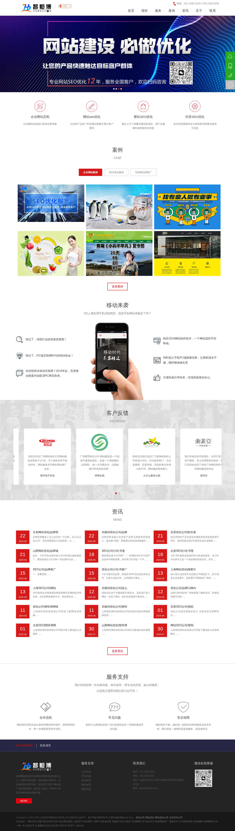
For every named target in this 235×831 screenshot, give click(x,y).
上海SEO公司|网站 (44, 588)
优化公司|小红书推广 (114, 569)
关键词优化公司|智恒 (114, 606)
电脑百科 (174, 821)
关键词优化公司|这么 (114, 588)
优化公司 (140, 817)
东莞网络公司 (138, 821)
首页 (131, 10)
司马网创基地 (186, 821)
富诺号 (71, 825)
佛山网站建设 (66, 821)
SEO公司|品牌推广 (44, 569)
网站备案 (86, 784)
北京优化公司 (176, 817)
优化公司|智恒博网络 (45, 606)
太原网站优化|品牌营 (45, 532)
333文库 (63, 825)
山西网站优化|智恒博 (114, 625)
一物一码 (21, 825)
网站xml (124, 817)
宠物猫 (115, 821)
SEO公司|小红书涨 (113, 550)
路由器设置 (106, 821)
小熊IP (96, 821)
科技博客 (88, 821)
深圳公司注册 (52, 825)
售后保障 (183, 717)
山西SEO (78, 821)
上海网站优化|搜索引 (183, 569)
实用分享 (30, 825)
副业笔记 (150, 821)
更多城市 (45, 745)
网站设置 (86, 789)
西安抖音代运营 (51, 821)
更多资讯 (117, 651)
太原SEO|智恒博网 (44, 625)
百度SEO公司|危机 (182, 606)
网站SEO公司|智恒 (182, 625)
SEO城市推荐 (24, 745)
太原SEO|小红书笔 (182, 550)
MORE (24, 800)
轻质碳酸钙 (199, 821)
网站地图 (115, 817)
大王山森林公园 (196, 475)
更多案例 (117, 286)
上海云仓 (79, 825)
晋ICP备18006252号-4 (99, 817)
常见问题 (114, 717)
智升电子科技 (91, 475)
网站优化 (24, 776)
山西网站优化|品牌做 (45, 550)
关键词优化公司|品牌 (114, 532)
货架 (40, 821)
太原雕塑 (40, 825)
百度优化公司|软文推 (183, 532)
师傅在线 (144, 475)
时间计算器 (125, 821)
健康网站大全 (211, 821)
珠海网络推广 (162, 821)
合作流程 (46, 717)
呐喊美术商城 (39, 475)
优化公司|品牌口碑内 (183, 588)
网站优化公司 (161, 817)
